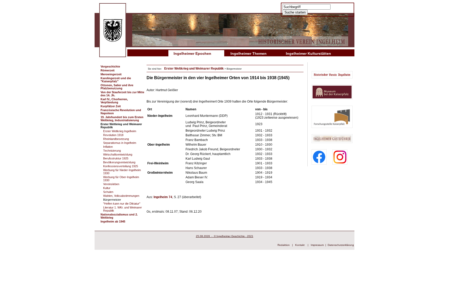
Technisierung (112, 150)
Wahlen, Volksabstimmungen (121, 195)
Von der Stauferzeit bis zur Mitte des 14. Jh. (122, 94)
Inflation (108, 146)
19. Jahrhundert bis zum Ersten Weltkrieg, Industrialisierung (122, 119)
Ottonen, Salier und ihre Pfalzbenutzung (117, 87)
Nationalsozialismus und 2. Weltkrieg (119, 216)
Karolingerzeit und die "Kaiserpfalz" (116, 80)
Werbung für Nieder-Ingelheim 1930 (122, 171)
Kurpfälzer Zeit (111, 106)
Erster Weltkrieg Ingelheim (119, 131)
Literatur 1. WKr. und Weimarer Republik (122, 209)
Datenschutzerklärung (341, 245)
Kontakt (300, 245)
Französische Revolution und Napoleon (121, 112)
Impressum (317, 245)
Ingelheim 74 (163, 197)
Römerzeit (108, 70)
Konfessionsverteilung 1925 (120, 166)
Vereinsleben (111, 184)
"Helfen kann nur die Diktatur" (121, 203)
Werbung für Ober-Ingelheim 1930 (121, 179)
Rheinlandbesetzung (116, 138)
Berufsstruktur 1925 (115, 158)
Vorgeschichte (110, 66)
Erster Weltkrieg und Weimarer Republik (121, 126)
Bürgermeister (112, 199)
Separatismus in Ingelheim (119, 142)
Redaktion (284, 245)
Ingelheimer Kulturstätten (308, 53)
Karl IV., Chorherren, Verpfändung (114, 101)
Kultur (106, 188)
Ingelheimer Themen (248, 53)
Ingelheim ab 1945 (113, 221)
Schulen (108, 191)
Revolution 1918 (113, 135)
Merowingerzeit (111, 74)
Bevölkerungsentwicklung (119, 162)
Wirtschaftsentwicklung (117, 154)
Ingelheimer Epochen (192, 53)
